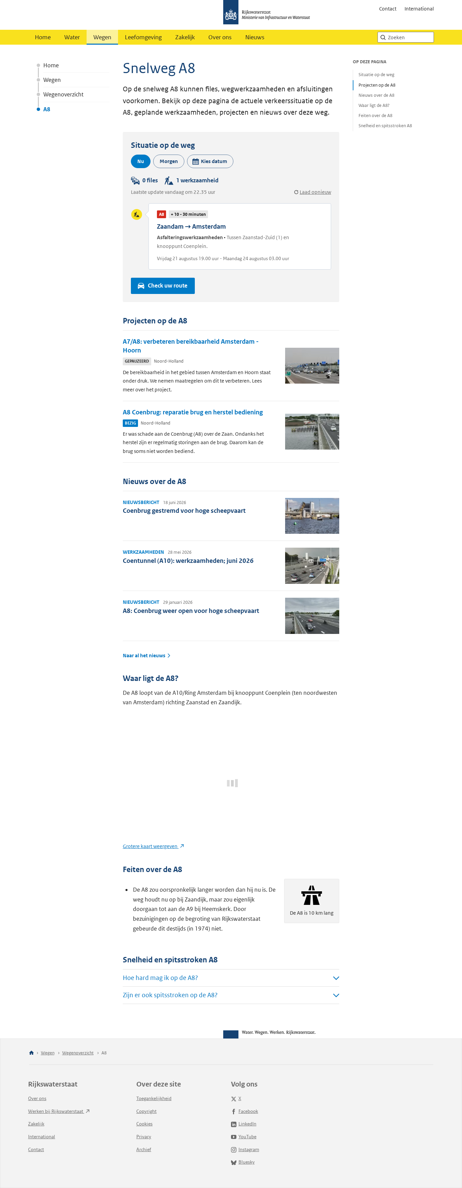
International (419, 8)
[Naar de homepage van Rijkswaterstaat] (269, 15)
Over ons (220, 37)
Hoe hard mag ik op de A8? (160, 978)
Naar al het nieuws (144, 656)
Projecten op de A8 (377, 85)
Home (43, 37)
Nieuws (254, 37)
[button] (210, 161)
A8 (46, 109)
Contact (387, 8)
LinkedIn (247, 1124)
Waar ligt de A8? (374, 105)
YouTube (247, 1137)
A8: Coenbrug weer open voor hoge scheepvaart (191, 611)
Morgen (169, 161)
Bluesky (246, 1162)
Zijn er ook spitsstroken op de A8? (170, 995)
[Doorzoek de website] (382, 37)
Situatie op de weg (376, 74)
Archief (143, 1149)
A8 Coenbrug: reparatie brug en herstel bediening (193, 412)
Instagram (248, 1149)
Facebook (248, 1111)
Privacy (143, 1137)
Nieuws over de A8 (376, 95)
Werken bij (56, 1111)
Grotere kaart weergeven (151, 846)
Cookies (144, 1124)
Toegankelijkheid (153, 1098)
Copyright (146, 1111)
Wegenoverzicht (63, 94)
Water (72, 37)
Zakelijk (185, 37)
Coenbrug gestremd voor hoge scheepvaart (184, 511)
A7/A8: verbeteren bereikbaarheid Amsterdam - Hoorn (191, 346)
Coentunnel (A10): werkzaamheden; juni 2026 (188, 561)
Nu (140, 161)
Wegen (102, 37)
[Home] (31, 1053)
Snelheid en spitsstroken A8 (385, 126)
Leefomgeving (143, 37)
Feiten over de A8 (375, 115)
